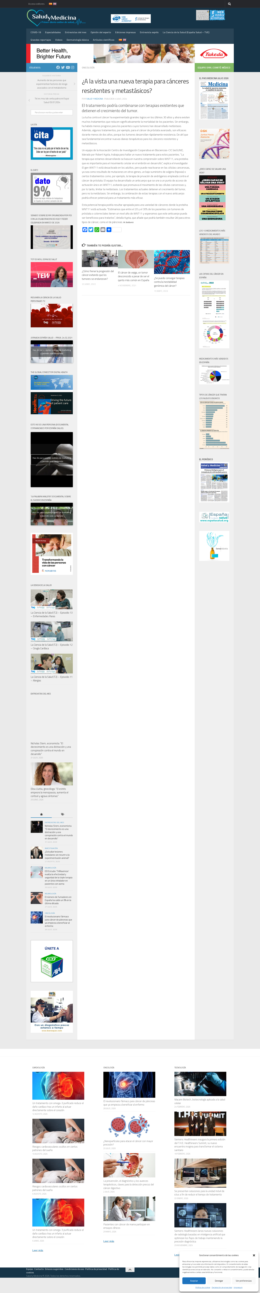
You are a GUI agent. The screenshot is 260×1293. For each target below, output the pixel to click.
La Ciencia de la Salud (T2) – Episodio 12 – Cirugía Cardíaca (52, 646)
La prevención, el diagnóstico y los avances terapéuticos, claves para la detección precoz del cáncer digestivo (128, 1184)
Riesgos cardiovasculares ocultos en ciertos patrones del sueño (54, 1148)
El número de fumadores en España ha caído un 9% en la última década (58, 900)
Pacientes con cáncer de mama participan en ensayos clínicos (126, 1226)
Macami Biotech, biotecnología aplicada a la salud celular (199, 1101)
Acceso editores (36, 4)
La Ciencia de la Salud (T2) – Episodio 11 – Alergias (52, 678)
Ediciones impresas (125, 32)
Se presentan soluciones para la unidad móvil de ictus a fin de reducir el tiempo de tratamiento (199, 1193)
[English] (53, 4)
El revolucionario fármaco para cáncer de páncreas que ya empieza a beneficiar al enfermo (58, 921)
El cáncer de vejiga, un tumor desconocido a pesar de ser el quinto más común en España (133, 276)
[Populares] (41, 814)
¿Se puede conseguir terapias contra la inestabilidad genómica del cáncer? (169, 282)
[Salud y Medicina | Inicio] (91, 18)
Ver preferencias (244, 1280)
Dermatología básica (78, 40)
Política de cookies (202, 1287)
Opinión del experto (101, 32)
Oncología (88, 67)
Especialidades (53, 32)
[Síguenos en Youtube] (68, 67)
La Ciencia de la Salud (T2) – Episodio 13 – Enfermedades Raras (52, 614)
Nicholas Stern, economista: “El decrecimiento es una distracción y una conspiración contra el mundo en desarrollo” (51, 748)
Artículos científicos (103, 40)
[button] (253, 1255)
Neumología (50, 867)
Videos (58, 40)
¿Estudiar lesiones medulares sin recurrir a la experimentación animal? (57, 855)
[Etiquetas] (62, 814)
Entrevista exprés (149, 32)
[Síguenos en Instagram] (72, 67)
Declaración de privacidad (222, 1287)
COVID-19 (36, 32)
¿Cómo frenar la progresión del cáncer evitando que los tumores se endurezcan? (98, 275)
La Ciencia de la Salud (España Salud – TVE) (186, 32)
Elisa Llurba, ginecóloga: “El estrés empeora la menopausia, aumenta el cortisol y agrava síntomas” (49, 792)
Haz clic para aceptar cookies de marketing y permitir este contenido (52, 351)
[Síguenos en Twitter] (63, 67)
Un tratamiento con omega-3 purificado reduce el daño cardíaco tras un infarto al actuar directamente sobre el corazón (58, 1106)
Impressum (238, 1287)
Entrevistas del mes (75, 32)
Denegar (219, 1280)
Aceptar (194, 1280)
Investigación (51, 848)
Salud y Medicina (94, 98)
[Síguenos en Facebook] (58, 67)
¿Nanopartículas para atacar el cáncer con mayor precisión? (128, 1143)
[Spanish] (49, 4)
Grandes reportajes (41, 40)
